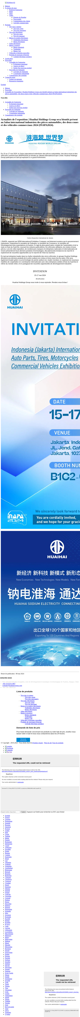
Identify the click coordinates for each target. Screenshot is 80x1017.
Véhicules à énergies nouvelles (19, 53)
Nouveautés (17, 19)
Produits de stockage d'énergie (19, 55)
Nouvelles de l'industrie (17, 70)
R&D (11, 12)
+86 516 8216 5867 (8, 684)
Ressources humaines (16, 81)
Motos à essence (14, 45)
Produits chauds (37, 743)
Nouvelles (8, 60)
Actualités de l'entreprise (17, 62)
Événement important (20, 64)
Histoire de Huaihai (19, 17)
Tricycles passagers (19, 30)
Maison (7, 6)
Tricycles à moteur (15, 27)
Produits (7, 25)
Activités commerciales (21, 23)
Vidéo (11, 15)
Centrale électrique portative (22, 57)
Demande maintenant (23, 739)
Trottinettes (17, 49)
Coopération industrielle (21, 73)
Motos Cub (17, 51)
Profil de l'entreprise (15, 10)
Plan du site (48, 743)
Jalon (11, 13)
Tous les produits (57, 743)
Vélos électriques (14, 43)
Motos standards (18, 47)
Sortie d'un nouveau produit (22, 68)
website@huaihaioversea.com (12, 685)
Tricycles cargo (18, 28)
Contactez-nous (10, 77)
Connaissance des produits (18, 75)
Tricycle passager (19, 36)
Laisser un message (15, 79)
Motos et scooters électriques (18, 38)
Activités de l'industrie (20, 72)
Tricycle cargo (18, 34)
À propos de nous (11, 8)
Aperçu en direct (18, 66)
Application (9, 58)
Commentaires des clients (21, 21)
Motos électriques (19, 42)
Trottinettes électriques (20, 40)
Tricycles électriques (15, 32)
